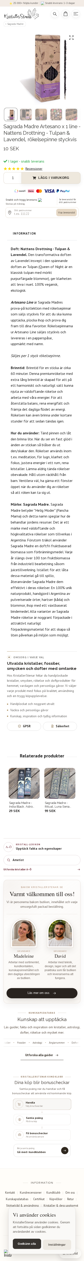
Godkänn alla (27, 1243)
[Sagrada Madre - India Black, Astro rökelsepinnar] (24, 783)
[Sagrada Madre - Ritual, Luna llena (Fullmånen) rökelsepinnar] (59, 783)
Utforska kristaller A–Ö (18, 869)
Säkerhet (62, 726)
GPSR (27, 726)
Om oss (70, 1192)
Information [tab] (24, 234)
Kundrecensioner (31, 1192)
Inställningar (57, 1244)
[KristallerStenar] (24, 13)
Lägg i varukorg (53, 178)
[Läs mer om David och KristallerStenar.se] (60, 933)
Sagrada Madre (15, 24)
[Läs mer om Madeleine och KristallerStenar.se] (23, 933)
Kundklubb (53, 1192)
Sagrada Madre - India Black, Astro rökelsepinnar (21, 804)
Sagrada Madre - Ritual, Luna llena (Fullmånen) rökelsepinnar (57, 804)
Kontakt (10, 1192)
